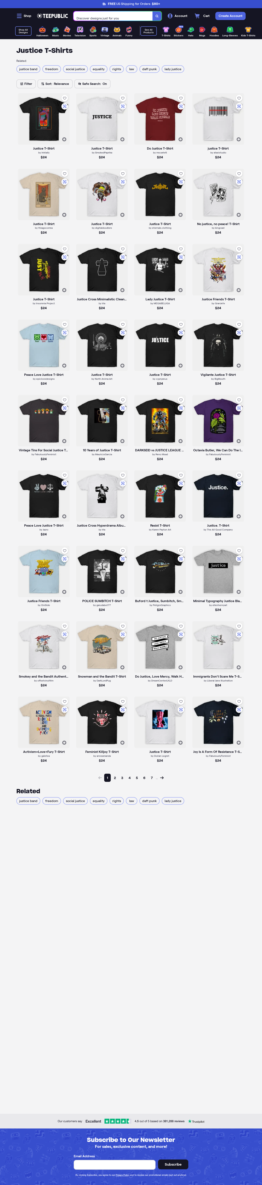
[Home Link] (52, 15)
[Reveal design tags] (64, 139)
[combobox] (113, 16)
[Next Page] (162, 778)
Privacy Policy (122, 1175)
